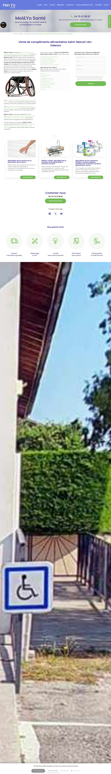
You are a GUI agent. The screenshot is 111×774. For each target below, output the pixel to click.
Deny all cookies (53, 770)
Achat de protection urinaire (48, 60)
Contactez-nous (80, 25)
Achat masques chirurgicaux (48, 61)
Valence (43, 89)
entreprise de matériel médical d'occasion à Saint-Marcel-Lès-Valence (19, 125)
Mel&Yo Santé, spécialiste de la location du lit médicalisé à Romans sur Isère (54, 162)
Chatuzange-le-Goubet (47, 79)
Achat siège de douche (47, 63)
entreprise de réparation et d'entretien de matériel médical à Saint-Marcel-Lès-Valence (19, 117)
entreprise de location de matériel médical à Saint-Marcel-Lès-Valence (18, 107)
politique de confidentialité (95, 79)
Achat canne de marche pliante (49, 57)
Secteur (21, 34)
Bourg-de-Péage (45, 75)
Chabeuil (43, 76)
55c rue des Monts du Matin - (80, 20)
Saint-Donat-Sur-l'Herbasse (48, 83)
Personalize (66, 770)
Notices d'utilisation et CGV (84, 5)
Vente (45, 5)
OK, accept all (39, 770)
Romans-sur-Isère (46, 81)
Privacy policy (76, 770)
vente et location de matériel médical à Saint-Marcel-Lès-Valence (18, 53)
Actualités (98, 5)
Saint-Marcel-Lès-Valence (30, 34)
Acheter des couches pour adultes (50, 64)
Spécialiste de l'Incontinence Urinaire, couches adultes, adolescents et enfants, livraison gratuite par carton (88, 162)
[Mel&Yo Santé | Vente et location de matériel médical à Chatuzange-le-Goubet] (9, 5)
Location (52, 5)
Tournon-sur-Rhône (46, 87)
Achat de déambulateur (47, 58)
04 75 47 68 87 (82, 16)
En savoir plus (28, 177)
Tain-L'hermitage (45, 86)
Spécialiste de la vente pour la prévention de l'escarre (19, 161)
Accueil (39, 5)
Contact (106, 5)
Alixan (42, 73)
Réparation (60, 5)
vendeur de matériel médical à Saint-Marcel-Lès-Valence (20, 101)
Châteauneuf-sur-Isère (47, 78)
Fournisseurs (70, 5)
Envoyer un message (55, 201)
